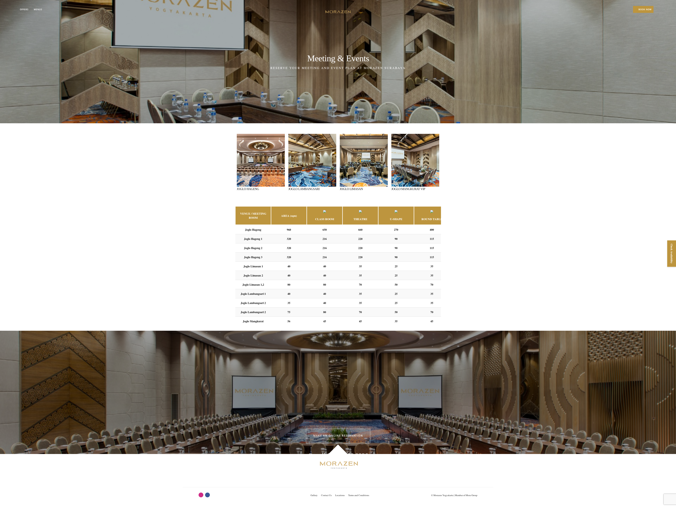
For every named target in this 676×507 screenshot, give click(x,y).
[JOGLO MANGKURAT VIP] (415, 158)
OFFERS (24, 9)
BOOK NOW (645, 9)
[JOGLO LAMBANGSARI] (312, 158)
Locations (340, 495)
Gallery (314, 495)
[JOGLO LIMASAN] (364, 158)
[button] (338, 436)
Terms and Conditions (358, 495)
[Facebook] (207, 495)
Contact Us (326, 495)
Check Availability (672, 253)
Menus (38, 9)
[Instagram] (201, 495)
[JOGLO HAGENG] (261, 158)
